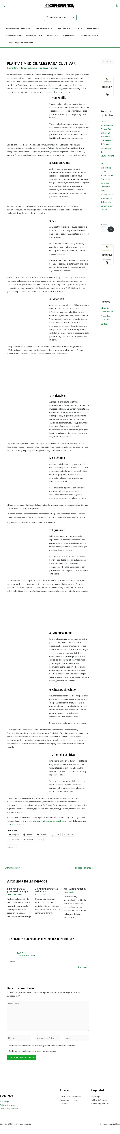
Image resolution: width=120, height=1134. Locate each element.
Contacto (105, 324)
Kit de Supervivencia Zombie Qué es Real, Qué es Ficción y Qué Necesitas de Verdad (107, 132)
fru (102, 163)
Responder (82, 967)
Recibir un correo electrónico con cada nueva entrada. (32, 1051)
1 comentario (12, 68)
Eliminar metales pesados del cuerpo (17, 890)
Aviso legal (4, 1101)
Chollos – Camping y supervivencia (19, 42)
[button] (3, 5)
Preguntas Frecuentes (69, 1100)
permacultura (58, 821)
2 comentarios (69, 892)
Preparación (92, 28)
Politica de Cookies (8, 1105)
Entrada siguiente (84, 868)
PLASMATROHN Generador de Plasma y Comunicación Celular (107, 202)
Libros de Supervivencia (70, 1096)
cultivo (53, 88)
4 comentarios (40, 894)
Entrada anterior (11, 868)
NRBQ (77, 28)
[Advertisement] (48, 375)
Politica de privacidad (9, 1108)
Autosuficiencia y (44, 821)
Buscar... (104, 224)
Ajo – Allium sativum (75, 888)
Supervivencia (62, 28)
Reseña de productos (89, 35)
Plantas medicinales (14, 35)
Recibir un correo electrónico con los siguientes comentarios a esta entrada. (42, 1045)
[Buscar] (110, 229)
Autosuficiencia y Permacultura (18, 28)
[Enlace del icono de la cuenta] (117, 5)
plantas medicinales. (15, 824)
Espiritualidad (68, 35)
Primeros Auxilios (33, 35)
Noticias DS (51, 35)
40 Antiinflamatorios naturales (46, 890)
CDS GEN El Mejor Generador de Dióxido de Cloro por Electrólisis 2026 (107, 179)
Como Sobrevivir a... (42, 28)
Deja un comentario (14, 894)
